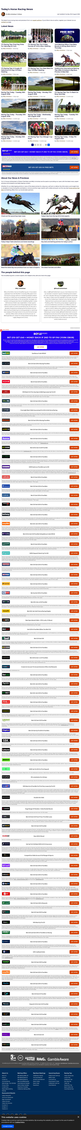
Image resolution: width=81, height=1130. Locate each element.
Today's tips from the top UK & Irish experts (55, 216)
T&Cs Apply (73, 158)
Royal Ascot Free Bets (23, 1087)
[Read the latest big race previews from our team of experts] (20, 255)
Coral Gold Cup (52, 1079)
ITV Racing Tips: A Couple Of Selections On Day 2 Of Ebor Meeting (11, 70)
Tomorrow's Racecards (7, 1097)
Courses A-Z (5, 1105)
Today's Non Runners (7, 1103)
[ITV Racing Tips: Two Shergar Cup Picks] (40, 128)
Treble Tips (66, 1083)
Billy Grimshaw (12, 14)
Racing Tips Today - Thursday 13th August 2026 (13, 115)
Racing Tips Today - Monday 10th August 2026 (13, 137)
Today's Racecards (6, 1095)
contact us (4, 22)
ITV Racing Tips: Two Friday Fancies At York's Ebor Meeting (39, 45)
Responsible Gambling (7, 1089)
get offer (74, 353)
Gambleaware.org (44, 443)
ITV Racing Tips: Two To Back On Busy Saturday (66, 93)
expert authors (37, 20)
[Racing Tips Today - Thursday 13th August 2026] (13, 106)
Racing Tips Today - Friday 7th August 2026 (65, 137)
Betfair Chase (52, 1077)
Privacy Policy (5, 1085)
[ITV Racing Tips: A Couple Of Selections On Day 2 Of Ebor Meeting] (13, 60)
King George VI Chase (54, 1081)
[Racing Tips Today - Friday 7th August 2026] (67, 128)
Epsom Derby (36, 1081)
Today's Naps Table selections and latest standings (17, 242)
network (57, 1029)
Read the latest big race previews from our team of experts (20, 267)
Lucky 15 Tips (67, 1077)
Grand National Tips (69, 1089)
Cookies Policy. (20, 1122)
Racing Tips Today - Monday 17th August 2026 (40, 93)
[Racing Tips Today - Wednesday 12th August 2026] (40, 106)
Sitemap (4, 1090)
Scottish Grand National (38, 1079)
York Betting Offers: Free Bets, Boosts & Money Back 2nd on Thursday (66, 46)
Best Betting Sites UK (23, 1077)
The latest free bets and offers (51, 267)
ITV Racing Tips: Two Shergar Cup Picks (40, 137)
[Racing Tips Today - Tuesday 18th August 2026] (13, 84)
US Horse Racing (6, 1081)
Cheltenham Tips (68, 1079)
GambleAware (64, 1063)
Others (20, 14)
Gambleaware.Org (27, 451)
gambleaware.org (65, 725)
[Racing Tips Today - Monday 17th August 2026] (40, 84)
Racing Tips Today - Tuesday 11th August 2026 (66, 115)
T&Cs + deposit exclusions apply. (21, 879)
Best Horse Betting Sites (23, 1081)
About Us (4, 1075)
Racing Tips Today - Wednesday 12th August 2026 (39, 115)
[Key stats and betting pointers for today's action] (60, 229)
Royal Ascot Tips (68, 1085)
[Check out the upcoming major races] (20, 203)
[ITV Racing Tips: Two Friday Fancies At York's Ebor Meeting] (40, 36)
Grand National (52, 1085)
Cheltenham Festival (38, 1075)
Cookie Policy (5, 1087)
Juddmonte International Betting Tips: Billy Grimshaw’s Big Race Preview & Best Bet (67, 70)
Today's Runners (6, 1101)
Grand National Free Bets (24, 1083)
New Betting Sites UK (23, 1079)
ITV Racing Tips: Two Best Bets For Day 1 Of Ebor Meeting (40, 69)
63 (46, 145)
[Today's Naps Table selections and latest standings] (20, 229)
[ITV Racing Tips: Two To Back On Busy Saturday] (67, 84)
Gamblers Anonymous (73, 1063)
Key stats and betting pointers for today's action (57, 242)
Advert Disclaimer (75, 327)
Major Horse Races (6, 1099)
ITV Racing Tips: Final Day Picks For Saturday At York (12, 45)
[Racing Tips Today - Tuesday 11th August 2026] (67, 106)
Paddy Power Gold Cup (54, 1075)
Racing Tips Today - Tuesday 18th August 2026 (13, 93)
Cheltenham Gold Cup (54, 1083)
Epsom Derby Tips (68, 1087)
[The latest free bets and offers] (60, 255)
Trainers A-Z (5, 1108)
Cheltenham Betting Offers (24, 1089)
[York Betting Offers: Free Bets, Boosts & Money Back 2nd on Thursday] (67, 36)
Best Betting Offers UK (23, 1075)
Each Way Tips (67, 1081)
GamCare (57, 1063)
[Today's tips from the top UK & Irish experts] (60, 203)
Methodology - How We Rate (9, 1083)
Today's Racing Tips (68, 1075)
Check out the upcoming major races (13, 216)
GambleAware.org (72, 472)
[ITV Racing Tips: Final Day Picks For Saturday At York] (13, 36)
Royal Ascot (36, 1085)
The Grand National (37, 1077)
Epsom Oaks (36, 1083)
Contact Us (4, 1079)
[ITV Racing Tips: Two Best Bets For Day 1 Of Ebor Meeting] (40, 60)
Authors (4, 1077)
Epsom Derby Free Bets (23, 1085)
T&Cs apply (67, 889)
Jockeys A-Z (5, 1107)
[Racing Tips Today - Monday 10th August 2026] (13, 128)
